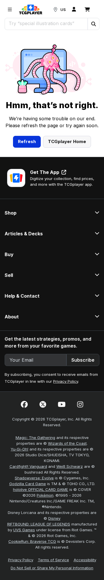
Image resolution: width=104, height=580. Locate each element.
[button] (93, 24)
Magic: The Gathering (35, 437)
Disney (54, 518)
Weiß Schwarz (69, 466)
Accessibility (85, 560)
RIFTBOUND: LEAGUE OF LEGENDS (38, 524)
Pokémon (45, 495)
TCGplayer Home (67, 141)
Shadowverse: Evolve (34, 478)
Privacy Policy (65, 381)
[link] (30, 9)
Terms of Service (53, 560)
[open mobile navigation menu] (10, 9)
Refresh (27, 141)
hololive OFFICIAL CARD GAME (40, 489)
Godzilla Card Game (27, 483)
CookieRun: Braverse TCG (32, 541)
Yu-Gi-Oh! (19, 449)
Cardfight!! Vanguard (28, 466)
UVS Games (24, 530)
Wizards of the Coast (67, 443)
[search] (46, 23)
